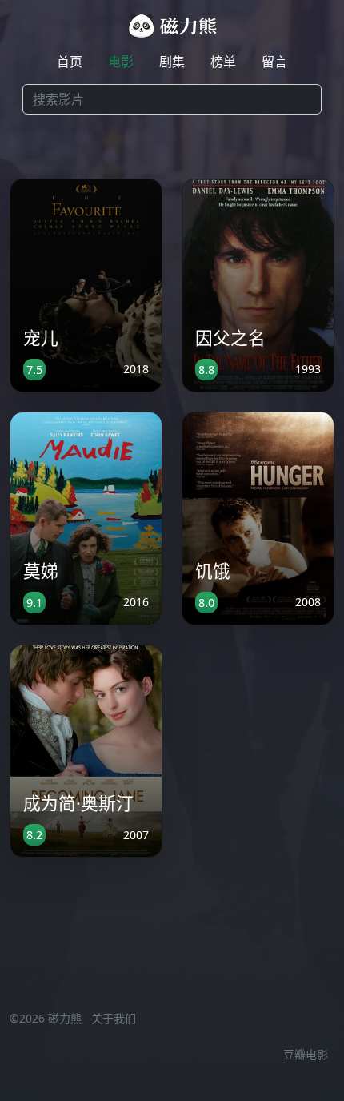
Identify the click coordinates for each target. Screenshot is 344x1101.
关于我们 (113, 1018)
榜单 (223, 61)
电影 (121, 61)
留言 (274, 61)
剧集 (172, 61)
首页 (69, 61)
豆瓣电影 (305, 1054)
